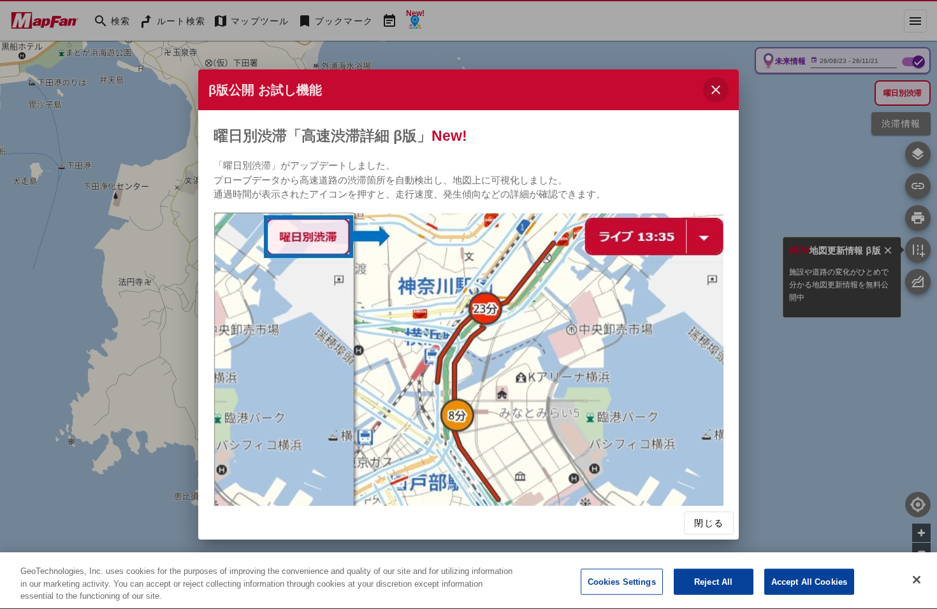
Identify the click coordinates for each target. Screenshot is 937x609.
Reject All (713, 581)
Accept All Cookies (809, 581)
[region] (468, 580)
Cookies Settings (622, 581)
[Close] (917, 580)
